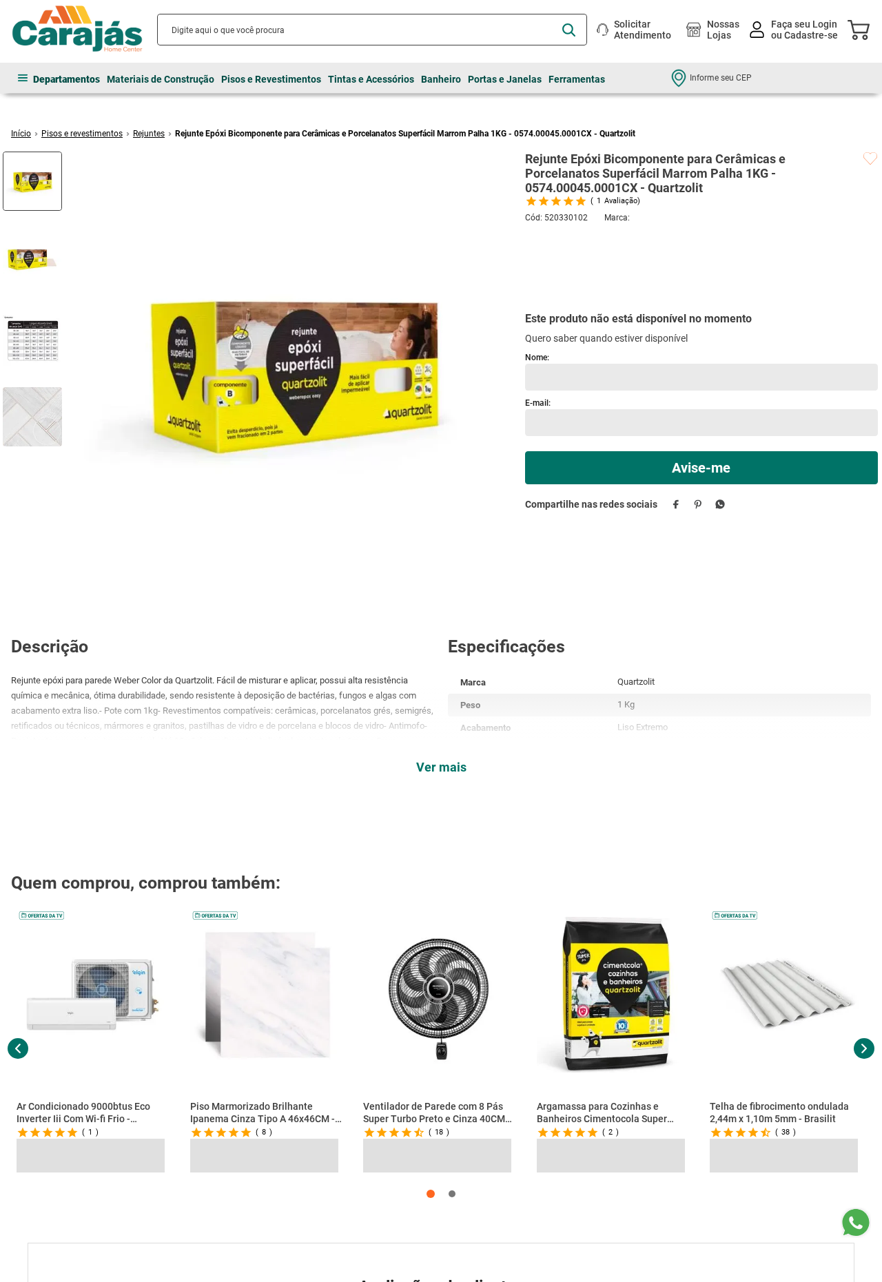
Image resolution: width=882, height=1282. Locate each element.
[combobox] (372, 29)
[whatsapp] (720, 435)
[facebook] (676, 435)
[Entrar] (794, 30)
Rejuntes (149, 133)
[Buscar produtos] (568, 30)
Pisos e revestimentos (82, 133)
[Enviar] (701, 399)
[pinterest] (698, 435)
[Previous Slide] (18, 1048)
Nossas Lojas (723, 30)
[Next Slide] (863, 1048)
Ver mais (441, 767)
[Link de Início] (21, 133)
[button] (431, 1194)
